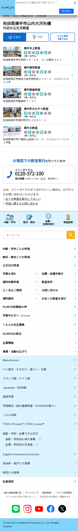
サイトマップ (31, 492)
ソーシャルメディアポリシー (20, 496)
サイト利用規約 (64, 492)
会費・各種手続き (49, 222)
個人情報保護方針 (13, 492)
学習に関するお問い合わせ (21, 203)
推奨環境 (46, 492)
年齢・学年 (10, 222)
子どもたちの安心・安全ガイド (55, 496)
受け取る (66, 11)
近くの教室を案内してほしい (23, 199)
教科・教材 (29, 222)
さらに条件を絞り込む (62, 37)
